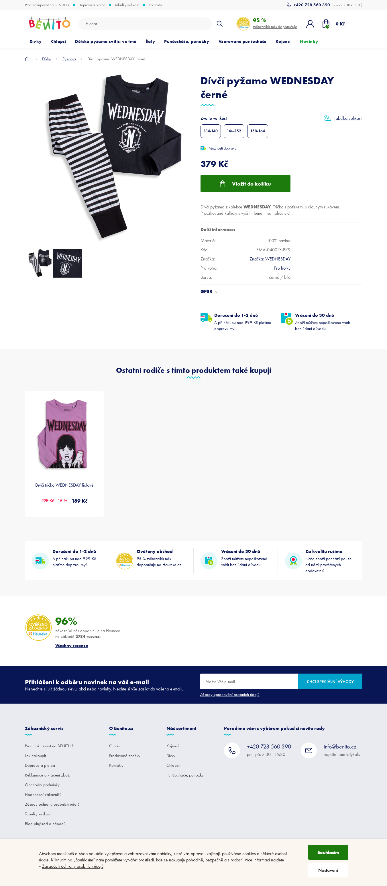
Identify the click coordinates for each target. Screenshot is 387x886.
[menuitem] (35, 41)
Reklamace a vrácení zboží (47, 775)
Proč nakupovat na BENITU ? (47, 5)
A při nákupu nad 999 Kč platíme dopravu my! (242, 321)
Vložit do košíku (251, 183)
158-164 (257, 131)
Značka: (270, 259)
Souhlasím (328, 852)
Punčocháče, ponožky (185, 775)
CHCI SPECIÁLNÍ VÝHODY (330, 681)
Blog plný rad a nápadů (45, 823)
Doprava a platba (91, 5)
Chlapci (173, 765)
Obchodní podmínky (42, 784)
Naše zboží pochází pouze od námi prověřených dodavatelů (328, 560)
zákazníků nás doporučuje (275, 23)
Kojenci (172, 745)
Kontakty (155, 5)
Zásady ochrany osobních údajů (52, 804)
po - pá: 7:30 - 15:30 (269, 750)
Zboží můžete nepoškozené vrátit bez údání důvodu (322, 321)
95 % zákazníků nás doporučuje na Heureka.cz (159, 557)
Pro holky (282, 268)
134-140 (211, 131)
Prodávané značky (124, 755)
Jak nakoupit (35, 755)
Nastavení (328, 870)
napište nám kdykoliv (342, 750)
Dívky (170, 755)
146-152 (234, 131)
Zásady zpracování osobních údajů (230, 694)
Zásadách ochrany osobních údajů (72, 866)
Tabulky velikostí (127, 5)
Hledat (219, 23)
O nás (114, 745)
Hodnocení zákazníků (43, 794)
